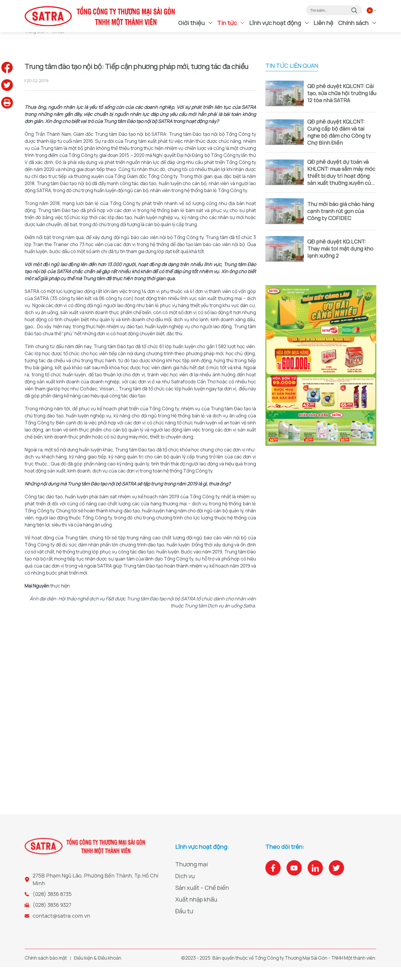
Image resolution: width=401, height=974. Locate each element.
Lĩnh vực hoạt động (275, 23)
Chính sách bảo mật (46, 958)
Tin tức (227, 23)
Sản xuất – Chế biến (202, 888)
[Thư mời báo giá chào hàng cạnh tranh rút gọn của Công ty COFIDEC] (284, 211)
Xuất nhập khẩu (196, 899)
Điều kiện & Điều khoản (97, 958)
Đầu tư (184, 911)
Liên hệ (323, 23)
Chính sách (353, 23)
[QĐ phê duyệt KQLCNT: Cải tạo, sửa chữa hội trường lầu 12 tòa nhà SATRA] (284, 93)
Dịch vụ (185, 876)
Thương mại (191, 864)
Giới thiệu (191, 23)
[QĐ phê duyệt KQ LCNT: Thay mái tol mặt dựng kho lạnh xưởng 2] (284, 249)
